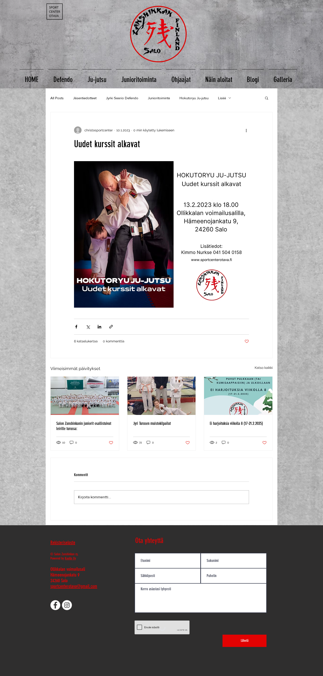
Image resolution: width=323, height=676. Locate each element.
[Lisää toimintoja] (246, 130)
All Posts (57, 98)
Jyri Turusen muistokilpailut (152, 423)
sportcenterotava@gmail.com (73, 586)
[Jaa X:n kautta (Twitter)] (88, 326)
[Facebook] (55, 605)
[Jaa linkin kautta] (111, 326)
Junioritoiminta (159, 98)
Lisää (222, 98)
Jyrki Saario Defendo (122, 98)
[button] (266, 98)
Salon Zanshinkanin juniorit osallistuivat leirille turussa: (83, 426)
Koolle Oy (70, 558)
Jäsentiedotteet (84, 98)
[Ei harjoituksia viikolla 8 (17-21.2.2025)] (238, 396)
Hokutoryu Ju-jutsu (194, 98)
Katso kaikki (264, 368)
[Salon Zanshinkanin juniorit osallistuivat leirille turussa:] (85, 396)
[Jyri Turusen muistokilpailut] (161, 396)
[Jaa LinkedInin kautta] (99, 326)
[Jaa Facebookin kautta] (76, 326)
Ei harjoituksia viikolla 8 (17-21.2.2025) (236, 423)
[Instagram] (67, 605)
